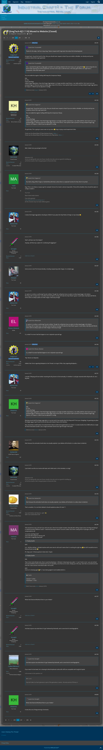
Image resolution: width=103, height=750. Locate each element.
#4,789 (96, 316)
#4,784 (96, 173)
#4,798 (96, 625)
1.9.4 (67, 23)
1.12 (78, 23)
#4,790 (96, 344)
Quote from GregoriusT (34, 104)
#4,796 (96, 524)
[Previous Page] (4, 38)
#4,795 (96, 494)
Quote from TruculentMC (34, 47)
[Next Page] (29, 38)
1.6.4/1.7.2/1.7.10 (56, 23)
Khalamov (36, 429)
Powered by (51, 747)
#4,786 (96, 237)
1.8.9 (63, 23)
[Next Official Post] (92, 94)
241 (20, 38)
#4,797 (96, 596)
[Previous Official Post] (90, 94)
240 (16, 38)
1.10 (71, 23)
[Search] (98, 2)
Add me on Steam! (30, 256)
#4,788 (96, 291)
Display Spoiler (31, 541)
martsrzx (37, 586)
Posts (7, 61)
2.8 (43, 23)
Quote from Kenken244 (34, 498)
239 (13, 38)
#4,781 (96, 43)
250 (26, 38)
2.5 (35, 23)
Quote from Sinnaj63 (33, 659)
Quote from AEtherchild (34, 320)
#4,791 (96, 373)
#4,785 (96, 211)
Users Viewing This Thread (10, 732)
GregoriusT (36, 90)
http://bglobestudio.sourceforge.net (34, 200)
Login (87, 2)
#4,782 (96, 100)
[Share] (98, 38)
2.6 (37, 23)
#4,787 (96, 265)
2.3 (32, 23)
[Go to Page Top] (100, 748)
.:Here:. (55, 133)
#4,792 (96, 398)
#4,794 (96, 465)
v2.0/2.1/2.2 (27, 23)
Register (93, 2)
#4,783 (96, 145)
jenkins (57, 22)
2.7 (40, 23)
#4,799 (96, 654)
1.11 (74, 23)
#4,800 (96, 694)
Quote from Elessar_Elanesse (35, 349)
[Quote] (97, 94)
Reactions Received (10, 60)
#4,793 (96, 440)
